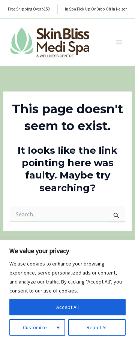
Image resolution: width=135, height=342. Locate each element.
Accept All (67, 307)
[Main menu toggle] (119, 42)
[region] (67, 291)
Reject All (97, 327)
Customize (35, 327)
